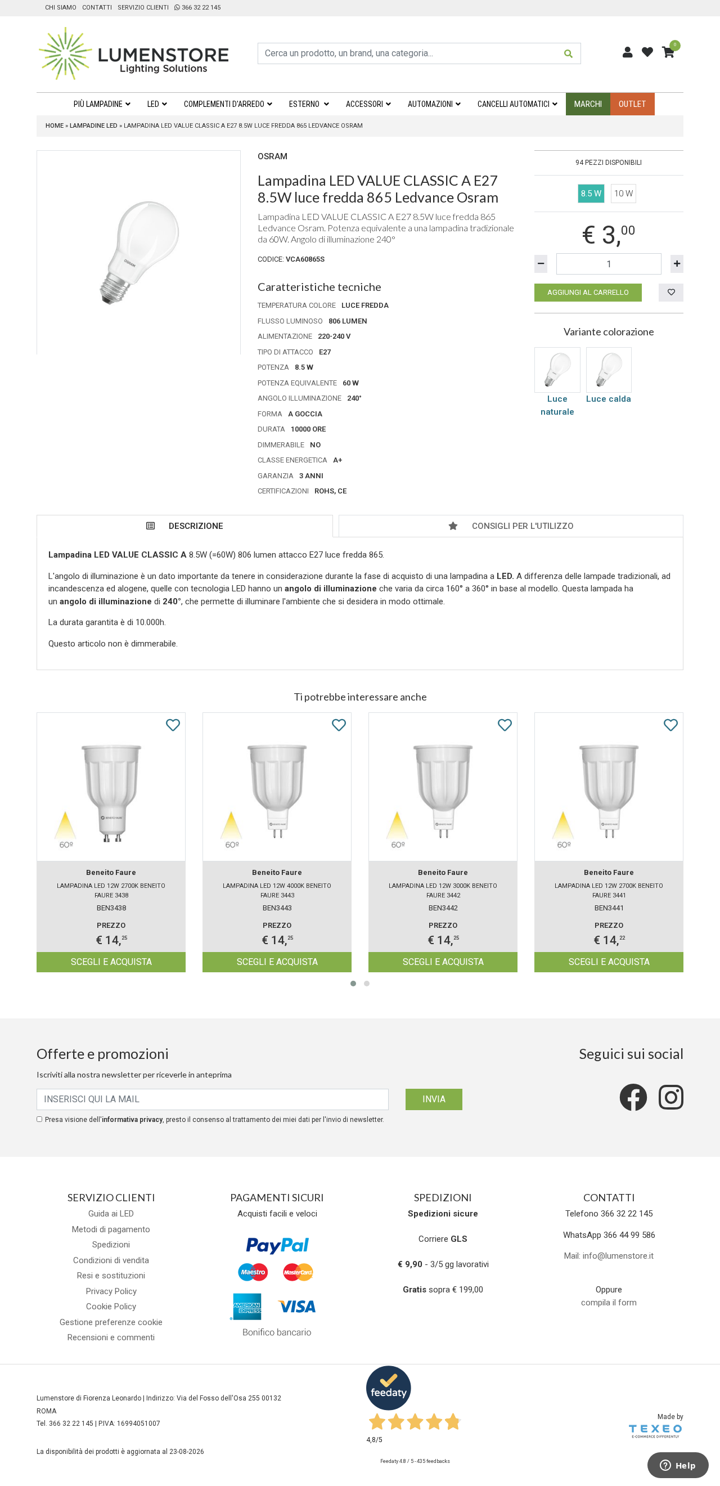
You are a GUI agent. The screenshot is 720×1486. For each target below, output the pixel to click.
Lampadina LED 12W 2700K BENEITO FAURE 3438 (111, 890)
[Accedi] (628, 52)
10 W (623, 193)
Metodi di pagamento (111, 1229)
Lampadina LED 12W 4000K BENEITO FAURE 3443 (277, 890)
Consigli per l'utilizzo (523, 526)
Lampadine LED (94, 125)
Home (55, 125)
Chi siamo (60, 7)
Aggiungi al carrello (588, 292)
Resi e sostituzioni (111, 1275)
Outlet (632, 104)
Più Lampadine (98, 104)
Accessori (364, 104)
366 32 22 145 (200, 7)
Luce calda (608, 399)
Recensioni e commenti (111, 1337)
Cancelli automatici (514, 104)
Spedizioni (111, 1245)
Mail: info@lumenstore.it (609, 1256)
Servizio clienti (143, 7)
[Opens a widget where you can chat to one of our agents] (678, 1466)
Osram (272, 156)
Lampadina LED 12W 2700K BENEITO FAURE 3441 (609, 890)
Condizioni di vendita (111, 1260)
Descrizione (196, 526)
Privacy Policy (111, 1291)
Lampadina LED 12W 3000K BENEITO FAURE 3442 (443, 890)
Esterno (305, 104)
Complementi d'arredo (224, 104)
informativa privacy (132, 1120)
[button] (353, 983)
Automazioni (430, 104)
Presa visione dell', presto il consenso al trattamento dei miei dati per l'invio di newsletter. (214, 1120)
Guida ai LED (111, 1214)
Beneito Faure (111, 872)
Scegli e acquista (111, 962)
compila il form (609, 1303)
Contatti (97, 7)
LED (153, 104)
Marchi (588, 104)
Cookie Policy (111, 1306)
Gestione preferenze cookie (111, 1322)
